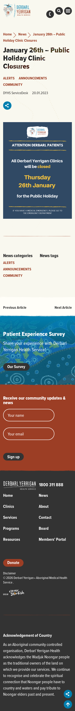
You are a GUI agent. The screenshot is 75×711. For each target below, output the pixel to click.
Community (12, 84)
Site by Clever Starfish (13, 593)
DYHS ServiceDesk (15, 92)
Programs (11, 528)
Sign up (13, 457)
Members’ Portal (52, 539)
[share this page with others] (7, 105)
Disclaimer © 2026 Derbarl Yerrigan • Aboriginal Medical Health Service (35, 578)
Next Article (63, 307)
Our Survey (16, 366)
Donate (13, 562)
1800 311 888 (51, 484)
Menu (68, 11)
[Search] (59, 11)
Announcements (33, 78)
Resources (11, 539)
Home (7, 34)
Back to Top (68, 704)
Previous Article (14, 307)
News (22, 34)
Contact (50, 14)
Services (10, 517)
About (44, 506)
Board (44, 528)
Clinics (8, 506)
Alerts (9, 78)
